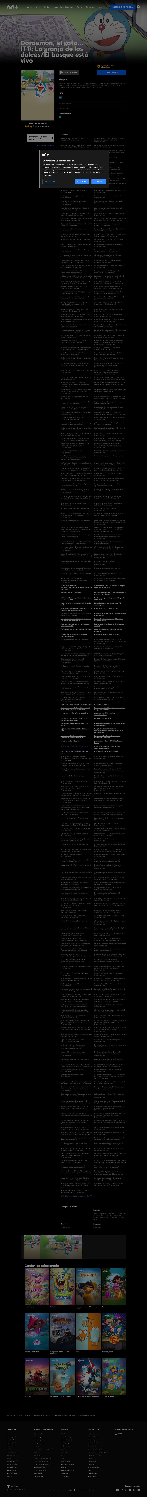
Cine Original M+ (12, 1437)
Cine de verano (11, 1452)
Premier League (65, 1443)
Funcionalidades (92, 1437)
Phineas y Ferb (107, 1352)
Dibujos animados (39, 1467)
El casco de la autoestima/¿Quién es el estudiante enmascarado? (74, 719)
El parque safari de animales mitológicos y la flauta (76, 604)
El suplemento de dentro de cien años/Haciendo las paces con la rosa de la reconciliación (108, 730)
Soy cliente (70, 72)
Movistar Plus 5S (38, 1476)
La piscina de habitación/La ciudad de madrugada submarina (107, 736)
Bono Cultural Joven (94, 1467)
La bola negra (38, 1437)
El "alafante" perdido (101, 704)
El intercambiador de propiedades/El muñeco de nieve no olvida (76, 599)
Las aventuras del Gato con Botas (86, 1308)
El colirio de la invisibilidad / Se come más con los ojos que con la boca (109, 709)
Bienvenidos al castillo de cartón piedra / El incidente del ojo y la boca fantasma (75, 709)
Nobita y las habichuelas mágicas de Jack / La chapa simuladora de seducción (76, 609)
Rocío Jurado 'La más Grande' (43, 1458)
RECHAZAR (81, 182)
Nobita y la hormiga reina (102, 718)
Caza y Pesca (38, 1473)
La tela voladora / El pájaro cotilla (106, 608)
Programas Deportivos (40, 1470)
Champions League (66, 1437)
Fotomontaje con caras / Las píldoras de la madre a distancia (108, 619)
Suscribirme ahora (122, 7)
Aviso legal (69, 1490)
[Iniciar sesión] (138, 7)
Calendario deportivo (63, 7)
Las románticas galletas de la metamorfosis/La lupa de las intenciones (110, 593)
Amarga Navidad (39, 1443)
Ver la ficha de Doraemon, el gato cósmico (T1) (76, 1196)
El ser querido (38, 1434)
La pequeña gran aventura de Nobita (106, 634)
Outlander (37, 1452)
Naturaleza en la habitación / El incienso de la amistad (109, 625)
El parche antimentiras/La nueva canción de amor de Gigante (109, 724)
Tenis (79, 7)
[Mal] (28, 126)
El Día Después (65, 1446)
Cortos (9, 1449)
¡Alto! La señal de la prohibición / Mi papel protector (108, 630)
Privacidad (80, 1490)
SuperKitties (29, 1307)
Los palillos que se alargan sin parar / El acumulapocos (107, 604)
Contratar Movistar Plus (95, 1449)
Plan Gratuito (92, 1461)
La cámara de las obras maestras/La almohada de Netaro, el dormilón (73, 736)
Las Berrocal (38, 1455)
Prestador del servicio (53, 1490)
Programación (65, 1476)
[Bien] (33, 126)
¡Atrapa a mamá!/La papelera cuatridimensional (104, 714)
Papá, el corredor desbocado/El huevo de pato (75, 729)
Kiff (77, 1352)
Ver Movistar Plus (93, 1434)
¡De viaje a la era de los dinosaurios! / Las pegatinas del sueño (75, 635)
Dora (103, 1307)
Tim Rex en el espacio (110, 1396)
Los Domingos (38, 1440)
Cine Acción (10, 1446)
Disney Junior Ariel (32, 1352)
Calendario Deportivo (67, 1470)
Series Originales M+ (13, 1461)
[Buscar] (108, 7)
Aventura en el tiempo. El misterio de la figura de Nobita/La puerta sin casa (109, 586)
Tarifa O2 (90, 1470)
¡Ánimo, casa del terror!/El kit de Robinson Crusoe (108, 742)
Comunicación (92, 1476)
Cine (38, 7)
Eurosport (64, 1467)
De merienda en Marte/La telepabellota (74, 713)
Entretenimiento (12, 1473)
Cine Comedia (11, 1443)
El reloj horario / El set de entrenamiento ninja (76, 704)
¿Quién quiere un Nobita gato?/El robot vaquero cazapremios (107, 747)
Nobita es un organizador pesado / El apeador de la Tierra (109, 599)
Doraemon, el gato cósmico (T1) (38, 138)
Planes (90, 1458)
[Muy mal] (26, 126)
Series (29, 7)
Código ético (91, 1446)
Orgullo (9, 1476)
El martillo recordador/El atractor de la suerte (74, 724)
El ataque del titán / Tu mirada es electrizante (76, 629)
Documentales (11, 1470)
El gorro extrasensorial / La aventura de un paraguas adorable (75, 625)
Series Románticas (12, 1464)
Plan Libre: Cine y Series (95, 1455)
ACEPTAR (99, 182)
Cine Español (11, 1440)
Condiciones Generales (95, 1443)
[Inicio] (12, 7)
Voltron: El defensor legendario (88, 1396)
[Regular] (31, 126)
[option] (32, 1247)
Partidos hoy (64, 1473)
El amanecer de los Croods (60, 1396)
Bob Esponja (55, 1307)
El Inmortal (37, 1446)
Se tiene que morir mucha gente (43, 1449)
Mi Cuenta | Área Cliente (95, 1440)
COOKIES (91, 1490)
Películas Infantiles (12, 1455)
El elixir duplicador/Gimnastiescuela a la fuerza (74, 752)
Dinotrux (28, 1396)
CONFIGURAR (49, 182)
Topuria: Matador (66, 1461)
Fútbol (47, 7)
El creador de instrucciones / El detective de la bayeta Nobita (110, 614)
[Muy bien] (36, 126)
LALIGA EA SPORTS (66, 1440)
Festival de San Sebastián (41, 1464)
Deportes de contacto (67, 1464)
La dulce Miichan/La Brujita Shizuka (106, 751)
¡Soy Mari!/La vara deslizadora (71, 592)
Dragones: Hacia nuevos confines (59, 1353)
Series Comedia (11, 1467)
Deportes (90, 7)
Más (100, 7)
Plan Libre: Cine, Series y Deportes (98, 1452)
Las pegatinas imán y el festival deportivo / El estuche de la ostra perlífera (76, 619)
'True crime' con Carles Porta (42, 1461)
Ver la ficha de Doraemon (45, 145)
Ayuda (120, 1433)
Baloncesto (64, 1452)
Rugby (63, 1458)
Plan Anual (91, 1464)
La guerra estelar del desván (70, 741)
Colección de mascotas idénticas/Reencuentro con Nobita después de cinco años (76, 587)
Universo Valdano (66, 1449)
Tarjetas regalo (92, 1473)
